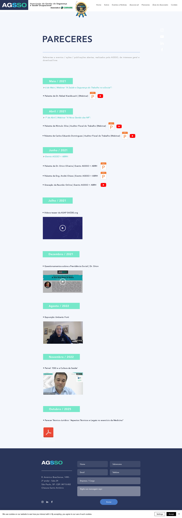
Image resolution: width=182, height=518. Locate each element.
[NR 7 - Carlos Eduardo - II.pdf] (124, 135)
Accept (171, 514)
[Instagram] (162, 30)
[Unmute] (50, 340)
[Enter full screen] (79, 340)
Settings (160, 514)
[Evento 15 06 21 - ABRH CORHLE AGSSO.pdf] (103, 175)
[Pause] (46, 340)
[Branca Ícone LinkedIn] (162, 43)
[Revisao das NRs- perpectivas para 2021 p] (111, 126)
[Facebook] (162, 49)
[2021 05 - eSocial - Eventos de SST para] (92, 95)
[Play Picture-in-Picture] (75, 340)
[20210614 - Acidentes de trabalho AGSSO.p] (103, 166)
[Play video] (63, 228)
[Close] (179, 514)
